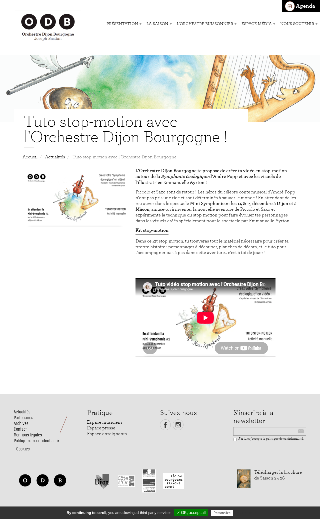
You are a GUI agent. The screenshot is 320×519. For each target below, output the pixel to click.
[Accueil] (48, 27)
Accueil (30, 157)
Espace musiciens (104, 422)
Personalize (222, 513)
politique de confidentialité (284, 438)
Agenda (305, 6)
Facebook (165, 424)
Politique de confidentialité (36, 440)
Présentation (122, 24)
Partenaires (23, 417)
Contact (20, 429)
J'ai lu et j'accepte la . (271, 438)
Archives (21, 423)
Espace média (257, 24)
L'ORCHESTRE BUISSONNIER (205, 24)
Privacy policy (246, 513)
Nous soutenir (297, 24)
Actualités (55, 157)
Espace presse (101, 428)
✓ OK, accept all (191, 512)
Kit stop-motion (152, 230)
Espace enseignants (107, 433)
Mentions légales (28, 435)
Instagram (178, 424)
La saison (157, 24)
